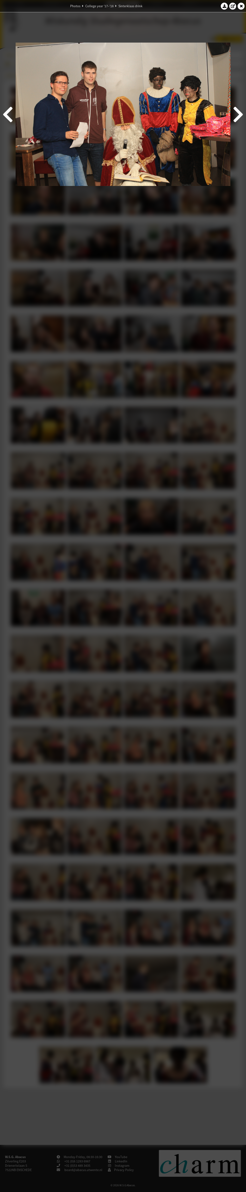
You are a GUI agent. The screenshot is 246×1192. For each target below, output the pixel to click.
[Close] (241, 6)
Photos (75, 6)
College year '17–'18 (99, 6)
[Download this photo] (224, 6)
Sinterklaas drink (130, 6)
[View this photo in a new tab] (232, 6)
